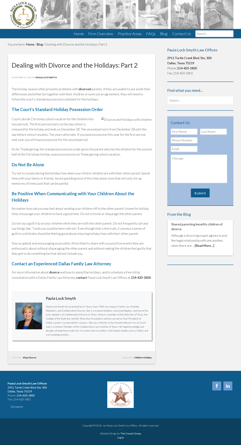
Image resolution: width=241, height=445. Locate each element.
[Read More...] (204, 245)
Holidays (147, 357)
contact (81, 277)
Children (138, 357)
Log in (120, 437)
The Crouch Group (130, 433)
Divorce (32, 357)
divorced (85, 89)
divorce (54, 272)
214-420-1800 (141, 277)
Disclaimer (16, 406)
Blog (25, 357)
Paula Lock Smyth (120, 14)
